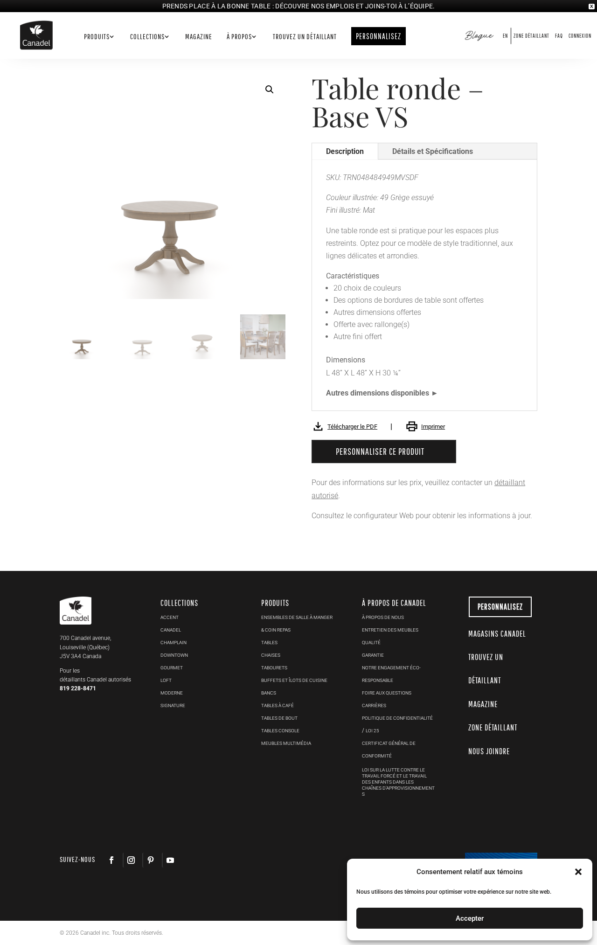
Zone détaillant (531, 36)
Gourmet (171, 667)
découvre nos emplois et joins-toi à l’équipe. (355, 6)
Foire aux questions (386, 692)
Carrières (374, 705)
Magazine (198, 37)
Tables (269, 642)
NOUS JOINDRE (489, 751)
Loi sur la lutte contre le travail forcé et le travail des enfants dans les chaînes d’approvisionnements (398, 782)
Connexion (580, 36)
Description (345, 151)
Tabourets (274, 667)
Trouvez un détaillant (305, 37)
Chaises (270, 655)
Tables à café (277, 705)
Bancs (268, 692)
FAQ (559, 36)
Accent (169, 617)
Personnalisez (500, 606)
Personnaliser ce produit (380, 451)
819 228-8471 (78, 688)
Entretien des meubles (390, 629)
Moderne (171, 692)
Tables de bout (279, 718)
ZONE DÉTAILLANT (492, 727)
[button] (269, 89)
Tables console (280, 730)
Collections (147, 37)
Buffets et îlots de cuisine (294, 680)
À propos (239, 37)
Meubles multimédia (286, 743)
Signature (172, 705)
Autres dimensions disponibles (377, 393)
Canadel (170, 629)
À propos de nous (383, 617)
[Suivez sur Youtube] (170, 860)
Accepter (470, 918)
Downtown (174, 655)
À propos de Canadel (394, 603)
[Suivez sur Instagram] (131, 860)
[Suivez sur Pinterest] (150, 860)
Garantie (373, 655)
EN (505, 36)
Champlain (173, 642)
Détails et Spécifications (432, 151)
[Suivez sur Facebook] (111, 860)
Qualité (371, 642)
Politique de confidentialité (397, 718)
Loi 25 (372, 730)
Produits (97, 37)
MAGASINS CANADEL (497, 634)
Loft (166, 680)
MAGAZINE (483, 704)
